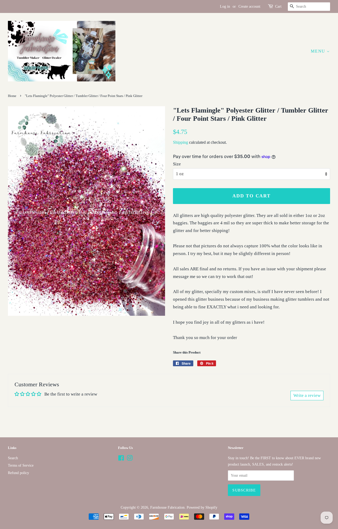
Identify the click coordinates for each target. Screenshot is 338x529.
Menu (319, 51)
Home (12, 96)
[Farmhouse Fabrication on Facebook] (121, 459)
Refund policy (18, 473)
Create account (249, 6)
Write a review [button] (307, 395)
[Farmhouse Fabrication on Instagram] (130, 459)
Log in (225, 6)
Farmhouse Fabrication (167, 507)
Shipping (180, 142)
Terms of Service (21, 465)
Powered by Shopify (202, 507)
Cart (278, 6)
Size (177, 163)
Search (13, 458)
